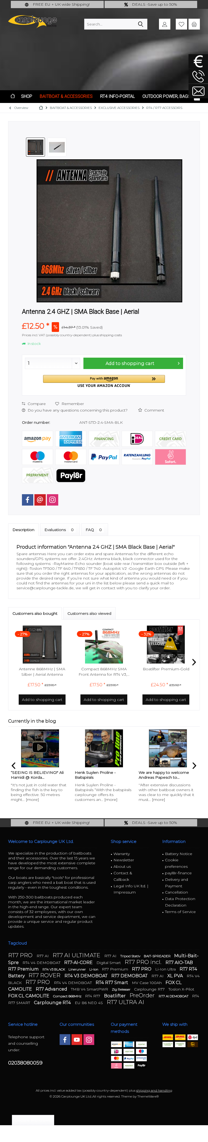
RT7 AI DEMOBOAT (174, 996)
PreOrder (142, 995)
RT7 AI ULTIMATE (77, 955)
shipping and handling (154, 1090)
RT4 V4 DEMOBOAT (41, 962)
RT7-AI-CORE (79, 962)
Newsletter (123, 860)
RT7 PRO (21, 955)
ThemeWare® (148, 1096)
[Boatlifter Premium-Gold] (166, 645)
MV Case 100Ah (147, 982)
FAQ (94, 529)
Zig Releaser (121, 989)
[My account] (164, 24)
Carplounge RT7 (150, 989)
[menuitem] (194, 24)
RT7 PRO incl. (144, 962)
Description (23, 529)
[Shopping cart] (194, 24)
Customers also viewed (89, 613)
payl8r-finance (178, 873)
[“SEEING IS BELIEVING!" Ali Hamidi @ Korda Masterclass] (40, 748)
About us (122, 866)
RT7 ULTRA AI (125, 1002)
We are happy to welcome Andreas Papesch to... (164, 775)
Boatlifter (115, 995)
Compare (36, 403)
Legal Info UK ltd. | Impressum (130, 889)
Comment (153, 410)
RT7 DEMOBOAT (130, 975)
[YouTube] (77, 1039)
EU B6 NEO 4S (89, 1002)
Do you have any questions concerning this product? (77, 410)
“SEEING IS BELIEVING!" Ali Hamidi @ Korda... (37, 775)
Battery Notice (178, 853)
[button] (104, 381)
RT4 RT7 (93, 996)
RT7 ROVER (45, 975)
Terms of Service (180, 911)
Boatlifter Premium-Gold (166, 669)
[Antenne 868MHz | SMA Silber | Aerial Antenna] (42, 645)
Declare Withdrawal (33, 1120)
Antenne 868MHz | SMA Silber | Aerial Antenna (42, 672)
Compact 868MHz (67, 996)
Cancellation (176, 892)
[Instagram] (52, 500)
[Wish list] (181, 24)
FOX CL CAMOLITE (29, 995)
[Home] (12, 96)
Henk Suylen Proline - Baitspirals (95, 775)
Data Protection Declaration (180, 902)
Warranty (121, 853)
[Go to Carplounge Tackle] (198, 61)
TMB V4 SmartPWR (90, 989)
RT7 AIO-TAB (179, 962)
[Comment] (104, 319)
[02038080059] (198, 76)
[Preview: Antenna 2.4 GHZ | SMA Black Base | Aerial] (35, 147)
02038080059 (25, 1063)
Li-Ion (94, 969)
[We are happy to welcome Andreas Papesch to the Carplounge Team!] (168, 748)
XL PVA (175, 975)
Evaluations (59, 529)
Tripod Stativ (130, 956)
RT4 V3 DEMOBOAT (86, 975)
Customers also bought (34, 613)
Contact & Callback (122, 876)
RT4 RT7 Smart (112, 982)
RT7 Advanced (52, 989)
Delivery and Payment (176, 882)
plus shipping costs (107, 335)
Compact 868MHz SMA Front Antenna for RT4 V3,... (104, 672)
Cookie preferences (176, 863)
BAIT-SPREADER (157, 956)
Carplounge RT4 (53, 1002)
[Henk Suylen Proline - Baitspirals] (104, 748)
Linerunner (78, 969)
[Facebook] (27, 500)
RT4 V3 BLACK (54, 969)
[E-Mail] (40, 500)
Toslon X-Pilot (181, 989)
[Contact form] (198, 91)
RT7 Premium (24, 969)
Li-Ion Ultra (166, 969)
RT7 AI (43, 955)
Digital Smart (109, 962)
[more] (32, 799)
